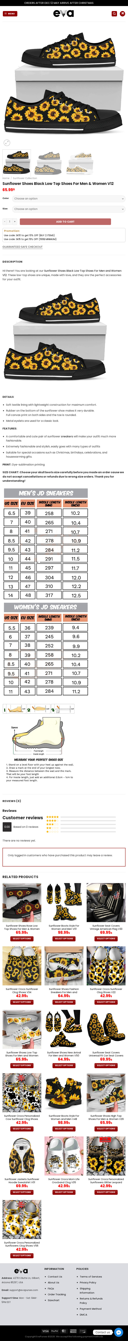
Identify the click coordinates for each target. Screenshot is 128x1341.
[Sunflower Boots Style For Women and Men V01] (63, 902)
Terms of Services (91, 1276)
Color (5, 198)
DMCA (83, 1314)
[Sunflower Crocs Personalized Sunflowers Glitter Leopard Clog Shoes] (106, 1156)
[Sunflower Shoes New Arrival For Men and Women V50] (63, 1029)
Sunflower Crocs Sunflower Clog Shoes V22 (106, 991)
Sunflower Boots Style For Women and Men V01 (64, 927)
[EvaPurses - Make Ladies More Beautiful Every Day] (64, 14)
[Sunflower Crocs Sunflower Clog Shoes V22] (106, 965)
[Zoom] (7, 143)
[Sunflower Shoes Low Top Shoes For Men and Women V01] (21, 1029)
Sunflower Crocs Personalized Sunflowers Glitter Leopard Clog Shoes (106, 1182)
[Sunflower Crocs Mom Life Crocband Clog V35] (63, 1156)
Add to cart (65, 221)
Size (5, 209)
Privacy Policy (88, 1282)
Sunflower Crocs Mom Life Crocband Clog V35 (64, 1181)
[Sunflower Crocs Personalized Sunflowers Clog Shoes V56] (21, 1219)
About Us (53, 1282)
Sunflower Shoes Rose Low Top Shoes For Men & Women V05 (22, 929)
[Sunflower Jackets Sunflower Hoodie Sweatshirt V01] (21, 1156)
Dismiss (99, 3)
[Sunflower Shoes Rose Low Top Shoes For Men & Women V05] (21, 902)
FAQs (51, 1288)
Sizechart (54, 1300)
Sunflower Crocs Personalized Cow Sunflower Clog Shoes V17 (22, 1119)
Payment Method (91, 1309)
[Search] (114, 14)
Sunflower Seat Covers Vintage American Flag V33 (106, 927)
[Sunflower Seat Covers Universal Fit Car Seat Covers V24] (106, 1029)
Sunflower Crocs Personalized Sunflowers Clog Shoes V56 (22, 1244)
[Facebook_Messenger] (118, 1332)
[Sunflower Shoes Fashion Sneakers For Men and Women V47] (63, 965)
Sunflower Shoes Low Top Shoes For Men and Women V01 (21, 1055)
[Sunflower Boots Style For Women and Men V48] (63, 1092)
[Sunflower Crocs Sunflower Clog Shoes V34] (21, 965)
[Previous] (9, 85)
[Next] (119, 85)
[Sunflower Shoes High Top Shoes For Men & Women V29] (106, 1092)
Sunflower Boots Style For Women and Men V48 (64, 1117)
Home (6, 178)
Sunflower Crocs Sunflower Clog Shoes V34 (22, 991)
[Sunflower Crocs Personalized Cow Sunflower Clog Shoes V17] (21, 1092)
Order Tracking (57, 1294)
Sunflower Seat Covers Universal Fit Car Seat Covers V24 (106, 1055)
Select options (22, 938)
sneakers (67, 436)
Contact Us (55, 1276)
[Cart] (122, 14)
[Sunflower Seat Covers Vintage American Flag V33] (106, 902)
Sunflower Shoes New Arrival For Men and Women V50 (64, 1054)
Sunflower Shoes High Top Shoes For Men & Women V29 (106, 1117)
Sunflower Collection (25, 178)
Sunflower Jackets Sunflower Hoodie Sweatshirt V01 (22, 1181)
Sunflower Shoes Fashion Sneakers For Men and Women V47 (64, 992)
